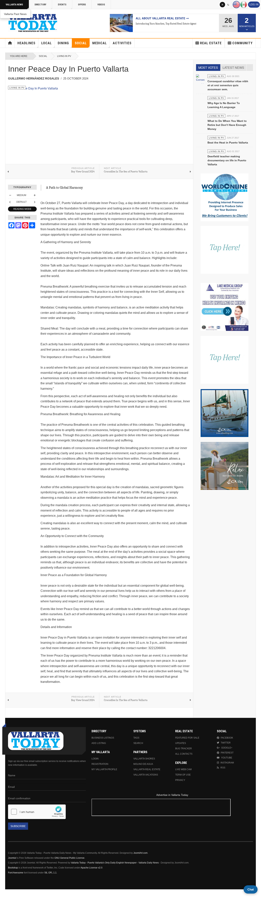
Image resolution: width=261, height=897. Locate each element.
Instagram (227, 762)
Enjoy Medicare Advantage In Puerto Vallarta (171, 18)
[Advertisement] (172, 808)
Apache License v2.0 (91, 867)
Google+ (226, 747)
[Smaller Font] (10, 195)
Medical (99, 43)
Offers (82, 4)
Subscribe (18, 826)
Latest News (233, 67)
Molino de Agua (143, 764)
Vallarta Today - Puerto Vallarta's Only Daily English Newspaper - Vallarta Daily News (115, 862)
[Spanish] (243, 4)
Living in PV (64, 56)
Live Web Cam (183, 769)
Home (10, 43)
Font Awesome (15, 872)
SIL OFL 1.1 (50, 872)
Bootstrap (13, 867)
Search (138, 743)
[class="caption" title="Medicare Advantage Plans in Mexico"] (121, 23)
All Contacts (183, 754)
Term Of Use (183, 774)
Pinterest (227, 752)
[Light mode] (222, 4)
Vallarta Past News (15, 14)
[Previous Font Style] (10, 202)
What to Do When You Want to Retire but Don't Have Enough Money (227, 124)
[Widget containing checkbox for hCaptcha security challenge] (37, 811)
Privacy (180, 780)
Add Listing (99, 743)
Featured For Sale (187, 737)
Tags (136, 737)
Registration (100, 764)
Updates (180, 743)
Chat (250, 889)
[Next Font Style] (34, 202)
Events (62, 4)
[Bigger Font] (34, 195)
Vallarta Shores (144, 758)
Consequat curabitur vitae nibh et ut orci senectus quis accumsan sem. (228, 85)
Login (95, 758)
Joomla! (12, 858)
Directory (40, 4)
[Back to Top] (4, 893)
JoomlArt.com (140, 853)
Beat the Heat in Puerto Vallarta (228, 142)
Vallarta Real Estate (146, 769)
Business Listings (103, 737)
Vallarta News (14, 4)
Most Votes (208, 67)
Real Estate (211, 43)
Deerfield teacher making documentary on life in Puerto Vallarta (227, 160)
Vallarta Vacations (145, 774)
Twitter (226, 742)
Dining (63, 43)
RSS (222, 767)
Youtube (226, 757)
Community (242, 43)
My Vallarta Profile (104, 769)
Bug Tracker (183, 748)
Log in (254, 4)
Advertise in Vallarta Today (172, 794)
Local (46, 43)
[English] (236, 4)
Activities (122, 43)
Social (81, 43)
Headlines (26, 43)
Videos (101, 4)
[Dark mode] (228, 4)
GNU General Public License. (69, 858)
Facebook (227, 737)
